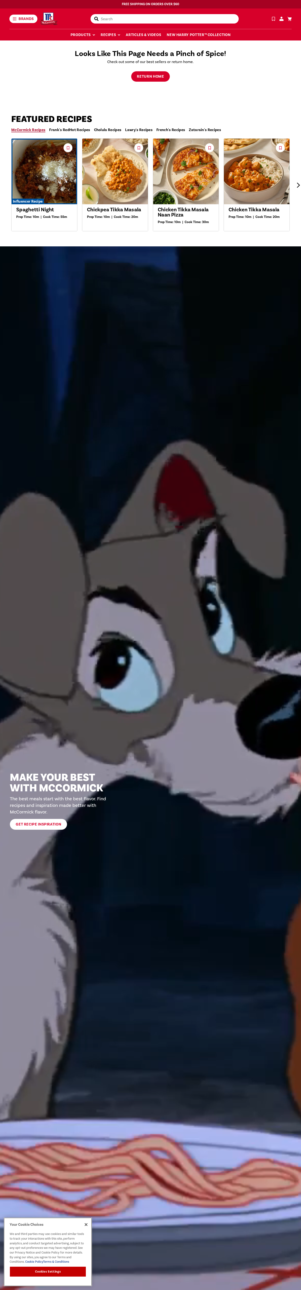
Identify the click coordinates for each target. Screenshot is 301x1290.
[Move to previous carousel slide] (3, 185)
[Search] (96, 19)
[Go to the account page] (281, 19)
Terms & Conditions (56, 1261)
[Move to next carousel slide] (298, 185)
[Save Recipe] (273, 19)
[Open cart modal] (289, 19)
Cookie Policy (33, 1261)
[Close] (86, 1224)
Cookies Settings (48, 1272)
